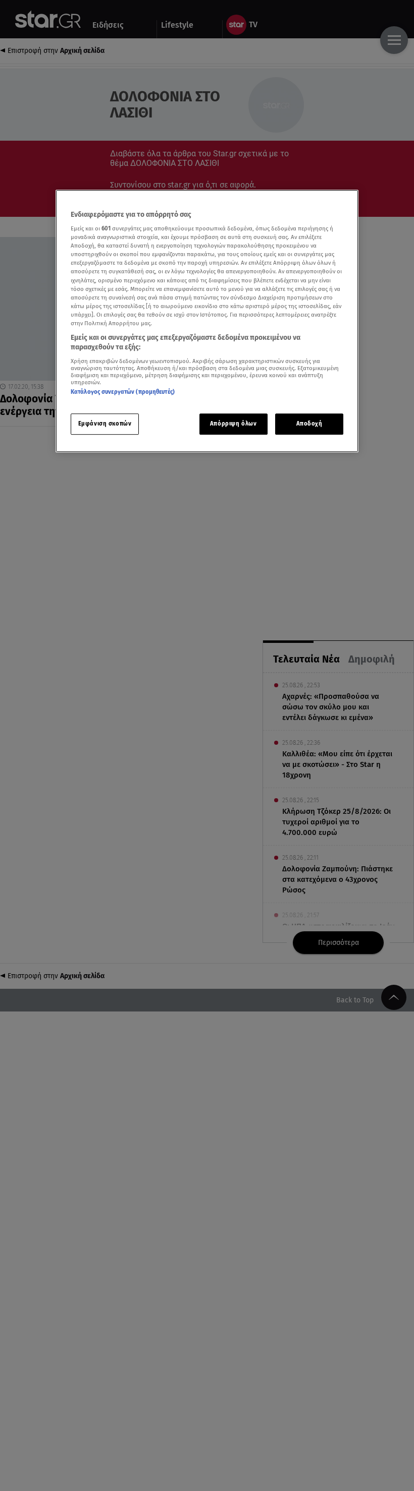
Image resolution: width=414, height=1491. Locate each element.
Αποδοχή (309, 424)
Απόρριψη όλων (233, 424)
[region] (207, 321)
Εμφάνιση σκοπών (105, 424)
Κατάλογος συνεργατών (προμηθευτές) (123, 391)
